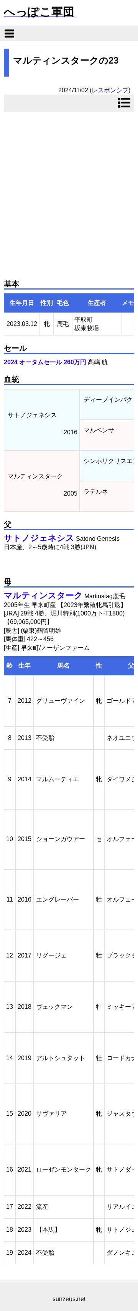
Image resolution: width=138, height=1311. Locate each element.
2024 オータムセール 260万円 (45, 362)
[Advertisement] (69, 192)
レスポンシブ (110, 90)
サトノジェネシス (39, 538)
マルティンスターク (43, 595)
